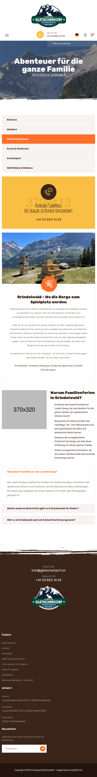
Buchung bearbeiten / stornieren (17, 680)
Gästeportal (7, 675)
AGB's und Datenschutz (13, 659)
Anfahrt (6, 648)
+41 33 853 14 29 (55, 36)
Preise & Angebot (10, 669)
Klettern (12, 119)
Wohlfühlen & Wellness (20, 168)
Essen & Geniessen (18, 148)
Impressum (7, 653)
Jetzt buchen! (8, 643)
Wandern (12, 129)
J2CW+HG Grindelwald (13, 721)
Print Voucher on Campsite (14, 664)
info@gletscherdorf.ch (49, 570)
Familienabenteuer (18, 139)
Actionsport (14, 158)
